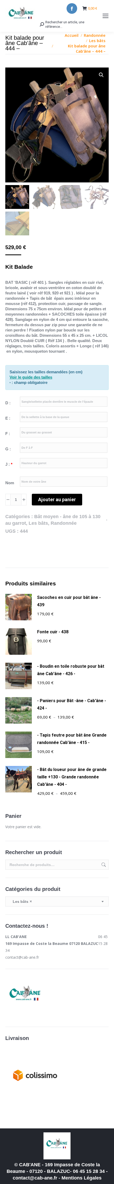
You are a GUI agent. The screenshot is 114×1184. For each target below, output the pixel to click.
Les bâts (38, 523)
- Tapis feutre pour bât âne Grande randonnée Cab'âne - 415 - (72, 739)
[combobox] (57, 901)
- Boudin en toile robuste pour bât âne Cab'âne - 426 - (70, 670)
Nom (9, 483)
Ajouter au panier (57, 499)
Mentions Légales (82, 1178)
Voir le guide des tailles (31, 377)
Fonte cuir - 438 (52, 631)
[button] (101, 75)
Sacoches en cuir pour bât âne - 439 (69, 601)
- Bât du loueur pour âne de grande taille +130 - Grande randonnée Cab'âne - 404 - (72, 777)
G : (8, 449)
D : (8, 403)
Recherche (103, 865)
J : (8, 464)
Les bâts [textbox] (21, 901)
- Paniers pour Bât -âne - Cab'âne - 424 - (71, 704)
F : (7, 433)
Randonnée (64, 523)
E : (7, 418)
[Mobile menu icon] (105, 16)
